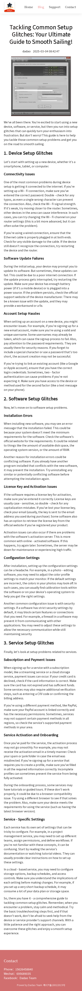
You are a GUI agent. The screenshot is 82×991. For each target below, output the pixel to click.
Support (54, 7)
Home (28, 7)
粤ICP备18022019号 (54, 985)
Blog (41, 7)
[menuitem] (28, 7)
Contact (70, 7)
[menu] (46, 6)
